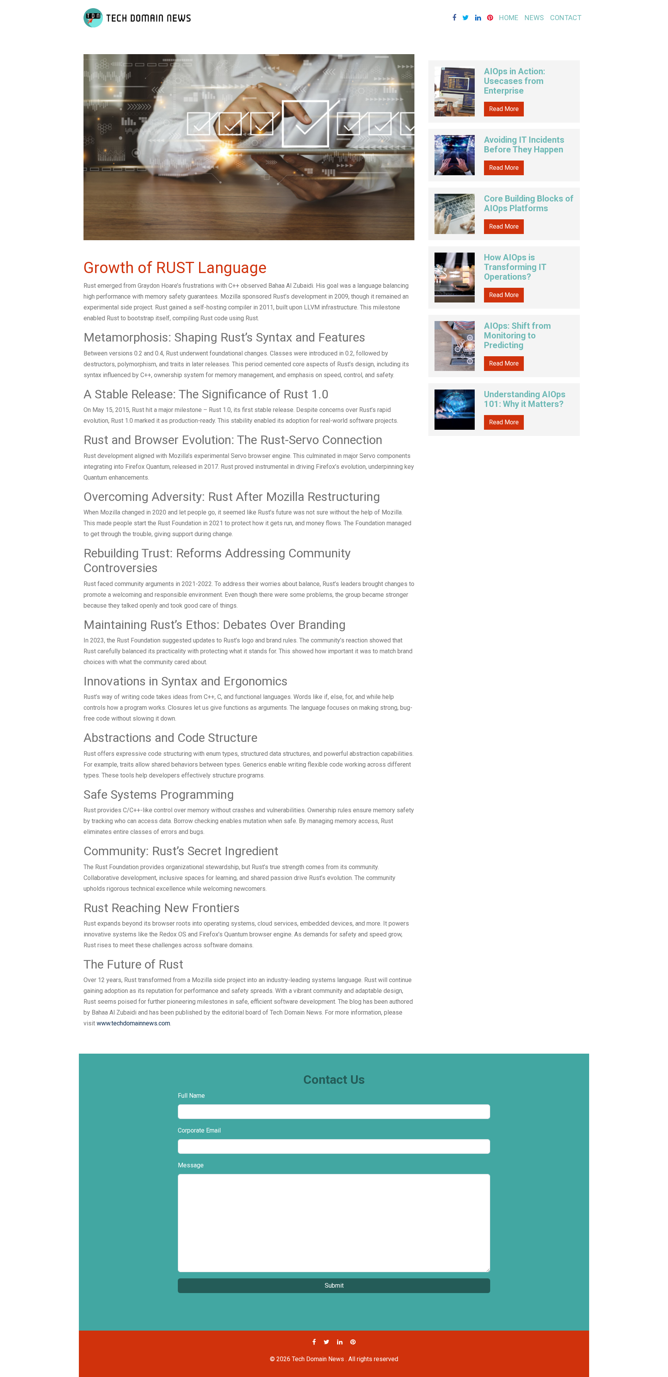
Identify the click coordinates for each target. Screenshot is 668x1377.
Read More (504, 109)
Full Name (191, 1095)
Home (508, 18)
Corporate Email (199, 1130)
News (534, 18)
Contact (565, 18)
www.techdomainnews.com (133, 1023)
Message (191, 1165)
